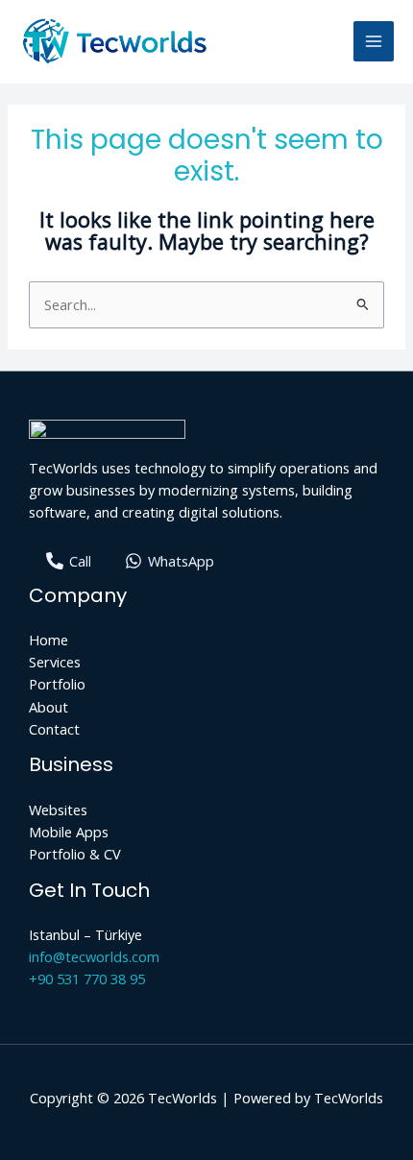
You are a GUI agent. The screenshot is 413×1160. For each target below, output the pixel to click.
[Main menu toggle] (373, 41)
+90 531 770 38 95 (87, 978)
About (48, 706)
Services (55, 661)
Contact (54, 728)
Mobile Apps (69, 831)
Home (48, 639)
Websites (58, 809)
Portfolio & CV (75, 853)
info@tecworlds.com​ (94, 956)
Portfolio (57, 683)
